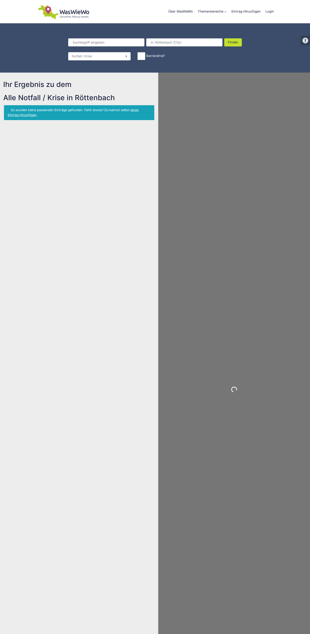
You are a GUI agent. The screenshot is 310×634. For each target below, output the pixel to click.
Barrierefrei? (155, 56)
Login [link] (270, 11)
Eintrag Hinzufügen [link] (246, 11)
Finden (235, 42)
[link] (305, 40)
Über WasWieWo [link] (180, 11)
